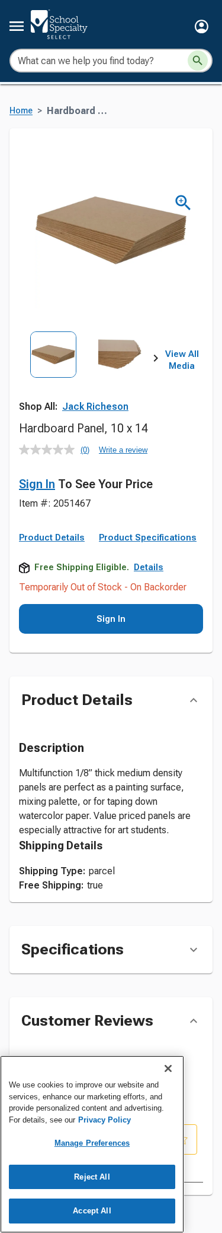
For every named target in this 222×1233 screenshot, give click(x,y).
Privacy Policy (104, 1119)
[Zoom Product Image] (183, 202)
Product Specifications (148, 537)
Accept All (92, 1210)
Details (148, 567)
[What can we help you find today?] (198, 60)
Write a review (123, 449)
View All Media (182, 360)
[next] (156, 360)
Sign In (37, 484)
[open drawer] (16, 26)
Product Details (52, 537)
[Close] (168, 1068)
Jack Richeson (95, 406)
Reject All (92, 1176)
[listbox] (87, 374)
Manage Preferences (92, 1143)
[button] (202, 26)
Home (21, 111)
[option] (53, 374)
